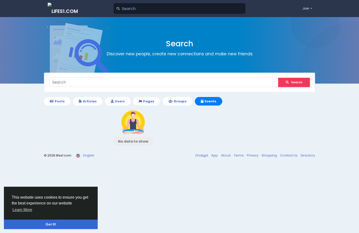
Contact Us (289, 155)
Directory (308, 155)
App (215, 155)
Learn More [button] (22, 210)
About (226, 155)
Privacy (253, 155)
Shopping (270, 155)
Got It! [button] (51, 224)
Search (296, 82)
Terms (239, 155)
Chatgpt (202, 155)
